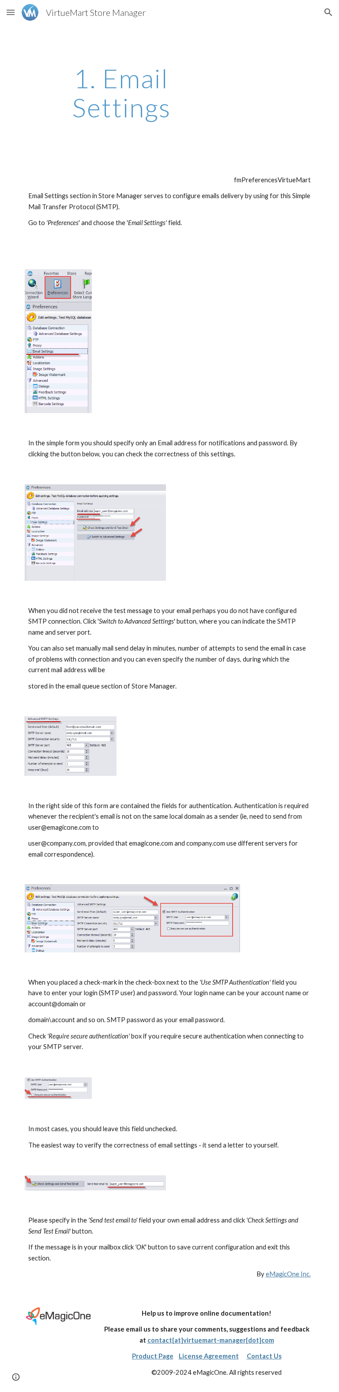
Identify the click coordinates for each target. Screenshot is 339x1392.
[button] (10, 12)
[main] (121, 92)
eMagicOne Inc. (288, 1274)
